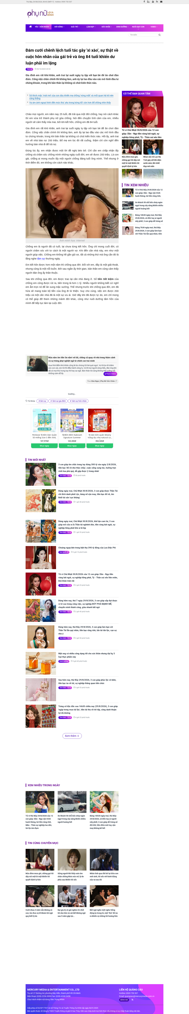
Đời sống (59, 27)
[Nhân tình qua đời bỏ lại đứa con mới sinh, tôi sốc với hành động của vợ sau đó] (104, 860)
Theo (101, 381)
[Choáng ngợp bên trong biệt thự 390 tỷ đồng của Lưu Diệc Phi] (41, 557)
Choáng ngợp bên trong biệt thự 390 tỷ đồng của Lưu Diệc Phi (87, 547)
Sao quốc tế (63, 552)
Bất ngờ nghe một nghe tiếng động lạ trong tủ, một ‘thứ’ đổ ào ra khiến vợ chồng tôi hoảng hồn (104, 913)
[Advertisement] (108, 14)
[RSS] (157, 1)
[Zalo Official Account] (149, 1)
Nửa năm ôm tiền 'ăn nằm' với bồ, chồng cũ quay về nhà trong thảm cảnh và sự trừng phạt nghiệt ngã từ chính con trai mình (81, 359)
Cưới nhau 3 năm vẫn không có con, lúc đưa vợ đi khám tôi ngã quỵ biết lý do (39, 913)
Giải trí (74, 27)
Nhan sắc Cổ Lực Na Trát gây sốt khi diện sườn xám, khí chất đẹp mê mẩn (152, 161)
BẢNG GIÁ (124, 1000)
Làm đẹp (90, 27)
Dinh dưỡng (121, 27)
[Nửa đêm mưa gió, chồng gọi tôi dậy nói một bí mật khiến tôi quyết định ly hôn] (40, 860)
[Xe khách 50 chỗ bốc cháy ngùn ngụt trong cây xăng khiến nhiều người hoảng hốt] (72, 802)
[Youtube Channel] (153, 1)
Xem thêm (111, 374)
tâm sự (41, 258)
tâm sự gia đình (59, 401)
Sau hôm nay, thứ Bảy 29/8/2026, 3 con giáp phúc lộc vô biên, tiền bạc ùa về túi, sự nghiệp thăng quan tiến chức (87, 682)
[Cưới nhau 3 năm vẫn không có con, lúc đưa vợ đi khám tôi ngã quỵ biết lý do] (40, 896)
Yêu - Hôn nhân (42, 27)
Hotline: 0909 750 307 (63, 2)
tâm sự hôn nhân (79, 401)
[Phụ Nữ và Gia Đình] (41, 14)
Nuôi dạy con (138, 27)
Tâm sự (29, 69)
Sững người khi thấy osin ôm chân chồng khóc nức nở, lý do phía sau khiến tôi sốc (71, 876)
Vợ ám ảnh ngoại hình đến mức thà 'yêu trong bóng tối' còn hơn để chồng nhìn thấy (70, 102)
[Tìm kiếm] (160, 35)
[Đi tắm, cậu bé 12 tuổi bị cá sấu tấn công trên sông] (153, 176)
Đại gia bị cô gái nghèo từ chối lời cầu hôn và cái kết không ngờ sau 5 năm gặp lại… (72, 913)
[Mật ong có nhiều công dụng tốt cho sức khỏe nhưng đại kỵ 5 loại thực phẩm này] (41, 663)
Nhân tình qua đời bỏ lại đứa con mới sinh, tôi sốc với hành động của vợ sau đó (104, 876)
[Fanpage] (145, 1)
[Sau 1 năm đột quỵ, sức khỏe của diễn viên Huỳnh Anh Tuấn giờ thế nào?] (132, 176)
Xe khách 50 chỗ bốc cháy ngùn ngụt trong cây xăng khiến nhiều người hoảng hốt (72, 819)
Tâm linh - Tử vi (65, 476)
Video (153, 27)
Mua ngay (44, 445)
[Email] (161, 1)
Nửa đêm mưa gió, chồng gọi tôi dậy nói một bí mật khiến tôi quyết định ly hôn (40, 876)
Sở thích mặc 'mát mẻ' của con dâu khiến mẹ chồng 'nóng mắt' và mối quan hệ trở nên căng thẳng (71, 97)
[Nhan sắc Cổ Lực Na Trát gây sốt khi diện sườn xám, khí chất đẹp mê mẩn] (153, 147)
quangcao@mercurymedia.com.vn (139, 996)
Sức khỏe (106, 27)
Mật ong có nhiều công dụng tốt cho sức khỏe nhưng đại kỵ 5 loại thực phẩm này (86, 655)
